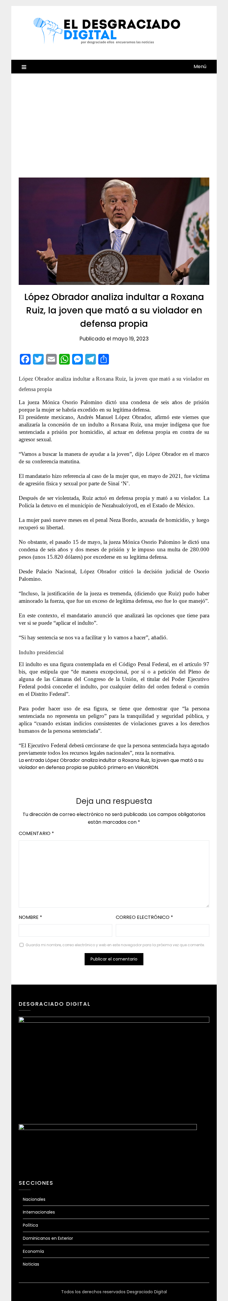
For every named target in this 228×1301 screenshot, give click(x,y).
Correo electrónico (144, 917)
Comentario (36, 833)
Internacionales (39, 1212)
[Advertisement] (114, 118)
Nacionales (34, 1199)
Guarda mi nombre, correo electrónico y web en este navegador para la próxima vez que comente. (115, 944)
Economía (33, 1251)
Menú (200, 66)
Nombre (30, 917)
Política (30, 1225)
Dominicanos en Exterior (48, 1238)
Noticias (31, 1264)
